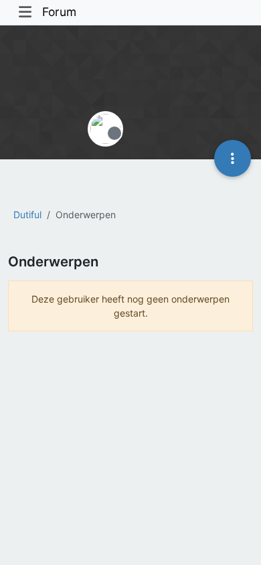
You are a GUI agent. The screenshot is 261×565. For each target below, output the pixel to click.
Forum (59, 12)
